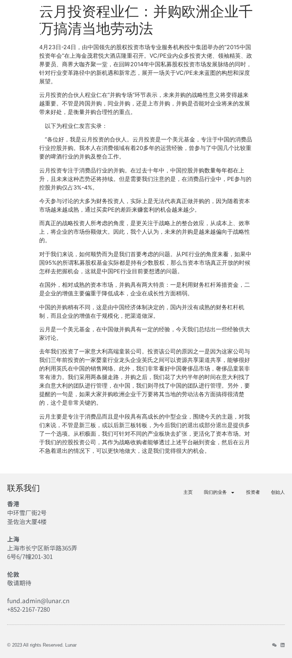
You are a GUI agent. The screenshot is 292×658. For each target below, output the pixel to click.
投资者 (253, 492)
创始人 (278, 492)
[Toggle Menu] (280, 26)
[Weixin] (274, 645)
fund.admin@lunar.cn (38, 600)
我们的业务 (215, 492)
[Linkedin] (282, 645)
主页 (188, 492)
